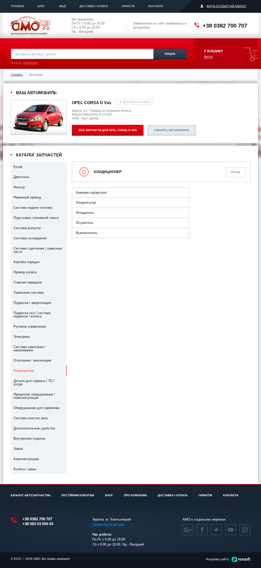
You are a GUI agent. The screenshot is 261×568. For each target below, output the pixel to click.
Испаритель (85, 213)
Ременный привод (27, 197)
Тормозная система (29, 292)
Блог (41, 6)
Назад (235, 172)
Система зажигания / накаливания (30, 348)
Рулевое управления (30, 326)
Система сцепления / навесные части (38, 250)
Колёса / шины (25, 469)
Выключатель (86, 233)
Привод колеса (25, 272)
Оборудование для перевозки (36, 408)
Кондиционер (24, 371)
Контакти (155, 6)
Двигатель (22, 177)
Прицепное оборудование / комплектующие (34, 396)
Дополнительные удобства (34, 428)
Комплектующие (26, 459)
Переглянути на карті (108, 524)
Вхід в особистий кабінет (226, 6)
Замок (18, 449)
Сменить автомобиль (171, 130)
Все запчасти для (108, 130)
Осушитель (85, 223)
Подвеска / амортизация (32, 303)
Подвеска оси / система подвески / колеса (32, 314)
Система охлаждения (30, 238)
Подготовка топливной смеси (36, 218)
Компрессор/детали (91, 192)
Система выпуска (27, 228)
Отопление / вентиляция (32, 360)
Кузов (18, 167)
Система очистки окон (31, 418)
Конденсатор (86, 202)
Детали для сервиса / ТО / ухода (34, 382)
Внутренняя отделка (29, 438)
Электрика (22, 337)
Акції (62, 6)
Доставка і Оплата (94, 6)
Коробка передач (27, 262)
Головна (17, 6)
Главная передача (28, 282)
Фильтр (19, 187)
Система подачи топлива (33, 207)
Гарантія (128, 6)
